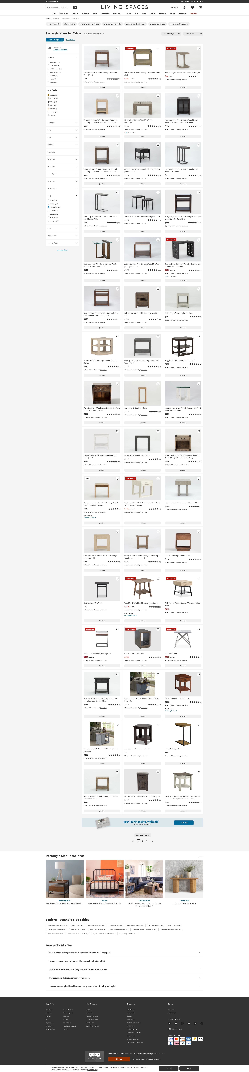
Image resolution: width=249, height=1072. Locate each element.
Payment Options (68, 1013)
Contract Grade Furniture (134, 1023)
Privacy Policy (93, 1070)
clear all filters (70, 40)
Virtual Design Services (133, 1039)
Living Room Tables (66, 18)
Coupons (129, 1016)
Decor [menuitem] (144, 14)
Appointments (172, 1013)
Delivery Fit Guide (68, 1009)
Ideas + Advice (131, 1013)
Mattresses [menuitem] (85, 14)
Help (182, 1)
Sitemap (65, 1029)
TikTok (195, 1023)
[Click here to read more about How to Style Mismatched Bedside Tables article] (105, 879)
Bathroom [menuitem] (162, 14)
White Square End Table (78, 929)
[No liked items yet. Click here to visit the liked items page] (192, 7)
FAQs (47, 1019)
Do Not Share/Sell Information (135, 1042)
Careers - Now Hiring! (92, 1016)
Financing (66, 1016)
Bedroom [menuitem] (74, 14)
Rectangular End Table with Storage (78, 934)
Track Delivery (49, 1026)
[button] (113, 79)
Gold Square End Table (115, 925)
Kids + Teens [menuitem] (117, 14)
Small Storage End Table (156, 925)
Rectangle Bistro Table (173, 925)
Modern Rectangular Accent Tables (57, 925)
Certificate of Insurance (69, 1026)
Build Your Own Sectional (134, 1033)
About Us (88, 1009)
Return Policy (67, 1023)
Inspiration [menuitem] (182, 14)
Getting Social (184, 901)
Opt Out (169, 1068)
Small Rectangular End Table (135, 925)
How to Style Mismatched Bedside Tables (104, 903)
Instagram (182, 1023)
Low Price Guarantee (92, 1019)
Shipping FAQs (50, 1023)
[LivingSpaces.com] (124, 7)
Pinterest (169, 1023)
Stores (201, 1)
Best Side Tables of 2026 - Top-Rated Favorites (64, 903)
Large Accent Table (77, 925)
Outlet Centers (90, 1023)
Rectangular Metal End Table (96, 925)
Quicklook (102, 87)
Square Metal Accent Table (55, 934)
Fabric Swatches (131, 1036)
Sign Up (119, 1059)
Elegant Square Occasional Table (56, 929)
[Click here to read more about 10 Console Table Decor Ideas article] (184, 879)
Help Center (49, 1009)
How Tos (104, 901)
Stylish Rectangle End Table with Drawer (143, 929)
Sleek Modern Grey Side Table (118, 929)
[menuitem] (200, 7)
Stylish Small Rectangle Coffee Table (170, 929)
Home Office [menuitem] (105, 14)
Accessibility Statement (92, 1026)
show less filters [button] (62, 250)
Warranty (65, 1019)
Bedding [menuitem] (152, 14)
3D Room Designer (132, 1029)
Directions (48, 1016)
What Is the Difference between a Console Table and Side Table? (144, 904)
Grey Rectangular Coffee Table (128, 934)
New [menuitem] (54, 14)
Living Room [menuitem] (63, 14)
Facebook (175, 1023)
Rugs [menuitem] (136, 14)
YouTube (188, 1023)
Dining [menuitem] (95, 14)
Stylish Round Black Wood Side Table (103, 934)
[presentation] (171, 34)
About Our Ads (131, 1026)
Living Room (56, 18)
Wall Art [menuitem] (172, 14)
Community (89, 1013)
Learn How (103, 82)
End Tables (76, 18)
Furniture (48, 18)
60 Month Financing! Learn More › (57, 1)
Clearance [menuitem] (193, 14)
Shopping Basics (64, 901)
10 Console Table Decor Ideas (184, 903)
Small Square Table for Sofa (97, 929)
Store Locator (171, 1009)
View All (201, 857)
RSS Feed (201, 1023)
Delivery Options (190, 1)
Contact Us (49, 1013)
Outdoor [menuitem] (128, 14)
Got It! (189, 1068)
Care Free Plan (131, 1009)
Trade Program (131, 1019)
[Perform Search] (75, 7)
